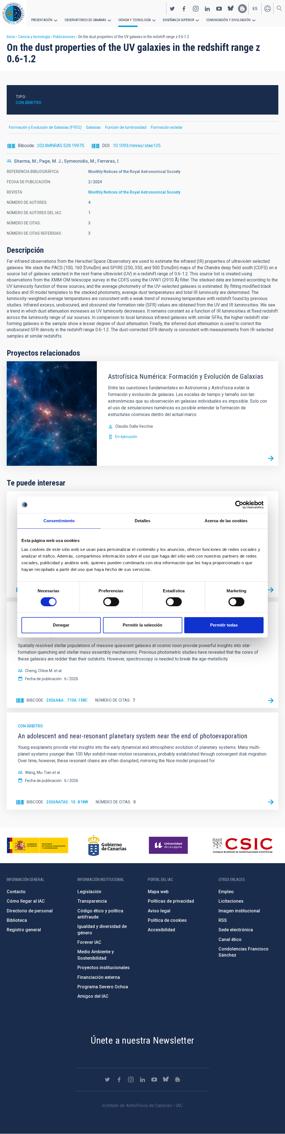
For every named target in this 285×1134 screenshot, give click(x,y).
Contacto (16, 891)
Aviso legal (159, 910)
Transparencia (92, 901)
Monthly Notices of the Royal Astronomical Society (134, 192)
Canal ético (230, 939)
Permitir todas (224, 625)
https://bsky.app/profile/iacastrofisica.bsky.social (231, 8)
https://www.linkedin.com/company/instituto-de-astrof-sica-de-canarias (207, 8)
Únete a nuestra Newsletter (142, 1040)
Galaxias (93, 127)
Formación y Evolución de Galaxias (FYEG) (45, 127)
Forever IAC (89, 942)
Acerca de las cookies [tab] (226, 520)
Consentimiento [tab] (59, 520)
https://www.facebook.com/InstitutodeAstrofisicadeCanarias (184, 8)
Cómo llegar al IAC (26, 901)
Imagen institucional (239, 910)
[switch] (111, 601)
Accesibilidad (161, 929)
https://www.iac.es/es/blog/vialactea (242, 8)
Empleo (226, 891)
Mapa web (158, 891)
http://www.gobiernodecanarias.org (107, 845)
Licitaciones (231, 901)
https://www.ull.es (169, 845)
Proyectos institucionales (103, 967)
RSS (222, 920)
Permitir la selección (142, 625)
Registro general (24, 929)
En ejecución (126, 436)
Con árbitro (28, 102)
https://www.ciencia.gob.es (37, 845)
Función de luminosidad (125, 127)
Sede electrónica (235, 929)
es (255, 8)
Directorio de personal (30, 910)
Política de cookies (167, 920)
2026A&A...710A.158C (67, 700)
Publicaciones (64, 36)
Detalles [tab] (143, 520)
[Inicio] (13, 13)
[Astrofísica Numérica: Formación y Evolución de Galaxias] (270, 458)
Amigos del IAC (93, 996)
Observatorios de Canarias (85, 20)
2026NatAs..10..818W (67, 802)
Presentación (41, 20)
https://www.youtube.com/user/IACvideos (219, 8)
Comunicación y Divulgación (228, 20)
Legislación (89, 891)
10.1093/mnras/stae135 (137, 145)
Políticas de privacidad (171, 901)
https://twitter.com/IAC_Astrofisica (172, 8)
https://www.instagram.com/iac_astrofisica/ (196, 8)
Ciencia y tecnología (134, 20)
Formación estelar (167, 127)
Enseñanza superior (178, 20)
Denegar (61, 625)
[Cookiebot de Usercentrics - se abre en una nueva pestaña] (239, 505)
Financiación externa (98, 977)
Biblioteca (17, 920)
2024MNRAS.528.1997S (60, 145)
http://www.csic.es (242, 845)
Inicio (11, 36)
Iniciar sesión (267, 8)
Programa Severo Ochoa (102, 986)
